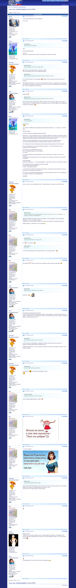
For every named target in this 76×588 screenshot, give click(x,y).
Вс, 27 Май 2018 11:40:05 (28, 310)
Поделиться (23, 16)
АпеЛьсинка (11, 62)
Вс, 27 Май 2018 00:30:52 (28, 16)
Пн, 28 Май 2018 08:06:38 (29, 505)
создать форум (65, 585)
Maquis (10, 41)
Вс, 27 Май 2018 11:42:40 (28, 363)
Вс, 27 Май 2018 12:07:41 (28, 446)
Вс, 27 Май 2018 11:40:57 (28, 335)
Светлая (10, 531)
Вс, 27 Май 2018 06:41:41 (28, 62)
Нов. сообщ (45, 0)
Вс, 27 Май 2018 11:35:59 (28, 285)
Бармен (10, 16)
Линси (10, 91)
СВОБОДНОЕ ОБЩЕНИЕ (21, 9)
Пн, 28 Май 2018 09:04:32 (29, 555)
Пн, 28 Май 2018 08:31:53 (29, 531)
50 (18, 12)
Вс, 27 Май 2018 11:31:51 (28, 260)
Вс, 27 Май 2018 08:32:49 (28, 91)
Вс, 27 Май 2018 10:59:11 (28, 181)
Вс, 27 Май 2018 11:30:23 (28, 234)
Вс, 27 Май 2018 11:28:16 (28, 209)
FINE (10, 209)
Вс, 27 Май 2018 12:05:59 (28, 416)
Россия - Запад (12, 9)
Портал (55, 0)
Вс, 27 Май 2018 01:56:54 (28, 40)
